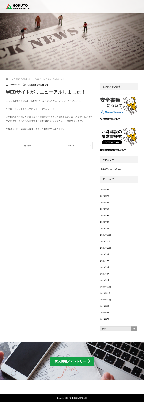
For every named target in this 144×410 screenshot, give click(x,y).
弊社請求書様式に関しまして (113, 150)
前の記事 (27, 146)
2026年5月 (105, 209)
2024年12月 (105, 287)
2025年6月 (105, 267)
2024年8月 (105, 313)
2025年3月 (105, 274)
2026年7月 (105, 196)
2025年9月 (105, 254)
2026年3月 (105, 222)
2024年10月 (105, 300)
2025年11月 (105, 241)
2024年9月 (105, 306)
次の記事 (70, 146)
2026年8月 (105, 189)
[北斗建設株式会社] (18, 6)
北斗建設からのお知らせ (37, 85)
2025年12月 (105, 235)
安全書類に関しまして (110, 119)
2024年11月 (105, 293)
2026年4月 (105, 215)
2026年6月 (105, 202)
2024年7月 (105, 319)
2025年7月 (105, 261)
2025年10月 (105, 248)
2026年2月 (105, 228)
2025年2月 (105, 280)
